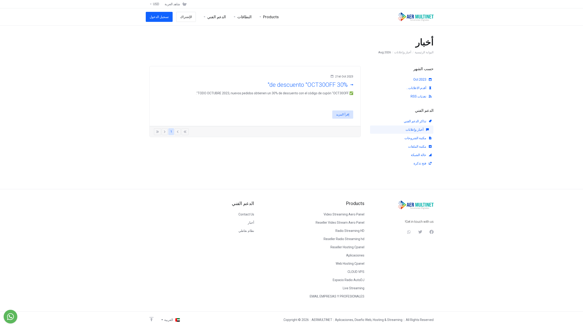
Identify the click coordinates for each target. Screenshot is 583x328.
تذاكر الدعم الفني (415, 121)
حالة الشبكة (419, 155)
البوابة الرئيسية (424, 52)
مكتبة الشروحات (415, 138)
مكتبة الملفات (417, 146)
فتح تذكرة (420, 163)
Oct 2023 (420, 79)
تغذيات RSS (419, 96)
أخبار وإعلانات (402, 52)
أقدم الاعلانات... (416, 88)
